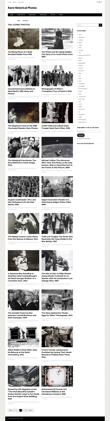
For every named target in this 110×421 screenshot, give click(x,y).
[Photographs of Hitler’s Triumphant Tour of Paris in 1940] (57, 75)
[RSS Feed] (97, 2)
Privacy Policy (21, 2)
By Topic (53, 14)
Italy (79, 76)
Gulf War (80, 68)
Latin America (81, 83)
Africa (79, 34)
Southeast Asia (82, 96)
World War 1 (32, 14)
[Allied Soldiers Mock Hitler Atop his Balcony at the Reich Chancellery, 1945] (23, 336)
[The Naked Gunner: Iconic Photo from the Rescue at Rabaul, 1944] (23, 223)
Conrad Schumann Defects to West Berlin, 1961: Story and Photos (21, 91)
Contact (9, 2)
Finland (80, 58)
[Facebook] (99, 2)
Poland (80, 91)
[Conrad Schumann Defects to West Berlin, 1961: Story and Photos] (23, 75)
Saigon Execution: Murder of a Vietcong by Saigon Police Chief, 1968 (56, 202)
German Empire (81, 63)
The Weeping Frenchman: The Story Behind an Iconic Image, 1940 (22, 162)
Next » (31, 410)
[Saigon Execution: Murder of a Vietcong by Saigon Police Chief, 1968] (57, 186)
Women (80, 117)
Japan (79, 78)
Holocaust (81, 70)
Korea (79, 81)
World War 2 (43, 14)
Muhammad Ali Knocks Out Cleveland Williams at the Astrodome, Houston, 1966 (54, 391)
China (79, 47)
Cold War (80, 50)
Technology (81, 109)
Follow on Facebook (85, 143)
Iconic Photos (21, 14)
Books (61, 14)
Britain (80, 42)
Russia (79, 94)
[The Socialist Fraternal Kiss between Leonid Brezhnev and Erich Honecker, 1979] (23, 299)
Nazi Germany (81, 86)
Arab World (81, 37)
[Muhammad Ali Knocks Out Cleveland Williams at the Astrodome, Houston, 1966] (57, 376)
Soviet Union (81, 99)
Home (11, 14)
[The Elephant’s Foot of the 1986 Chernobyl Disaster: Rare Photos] (23, 112)
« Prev (10, 410)
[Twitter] (101, 2)
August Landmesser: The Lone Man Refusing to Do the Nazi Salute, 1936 (22, 202)
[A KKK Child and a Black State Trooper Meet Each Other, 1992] (57, 112)
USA (79, 112)
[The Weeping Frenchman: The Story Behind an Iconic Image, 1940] (23, 147)
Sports (80, 104)
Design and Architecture (84, 55)
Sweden (80, 106)
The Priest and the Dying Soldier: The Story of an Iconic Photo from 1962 (57, 54)
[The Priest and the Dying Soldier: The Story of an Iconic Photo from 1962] (57, 38)
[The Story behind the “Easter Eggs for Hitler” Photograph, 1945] (57, 299)
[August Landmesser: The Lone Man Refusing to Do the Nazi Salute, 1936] (23, 186)
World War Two (82, 122)
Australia (80, 40)
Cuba (79, 52)
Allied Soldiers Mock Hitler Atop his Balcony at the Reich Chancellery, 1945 (22, 352)
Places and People (82, 88)
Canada (80, 45)
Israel (79, 73)
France (80, 60)
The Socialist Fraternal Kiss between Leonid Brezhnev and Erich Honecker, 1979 (22, 315)
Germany (80, 65)
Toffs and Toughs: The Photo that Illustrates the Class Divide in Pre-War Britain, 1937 (57, 239)
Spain (79, 101)
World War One (82, 119)
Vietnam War (81, 114)
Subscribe (81, 135)
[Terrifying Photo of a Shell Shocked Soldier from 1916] (23, 38)
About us (15, 2)
